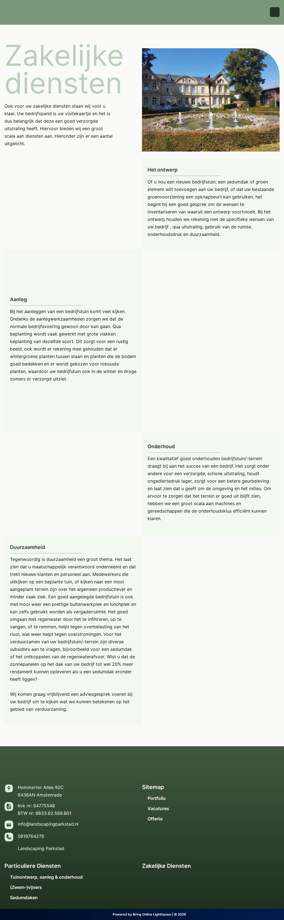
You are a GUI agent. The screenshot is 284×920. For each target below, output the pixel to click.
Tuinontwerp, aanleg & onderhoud (46, 877)
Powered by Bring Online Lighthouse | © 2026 (149, 914)
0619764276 (31, 836)
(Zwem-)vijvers (26, 887)
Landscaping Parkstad (41, 848)
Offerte (155, 818)
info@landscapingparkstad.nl (48, 824)
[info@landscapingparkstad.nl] (8, 824)
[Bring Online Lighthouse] (103, 914)
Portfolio (157, 798)
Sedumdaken (24, 897)
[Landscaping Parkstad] (8, 849)
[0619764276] (8, 837)
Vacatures (158, 808)
